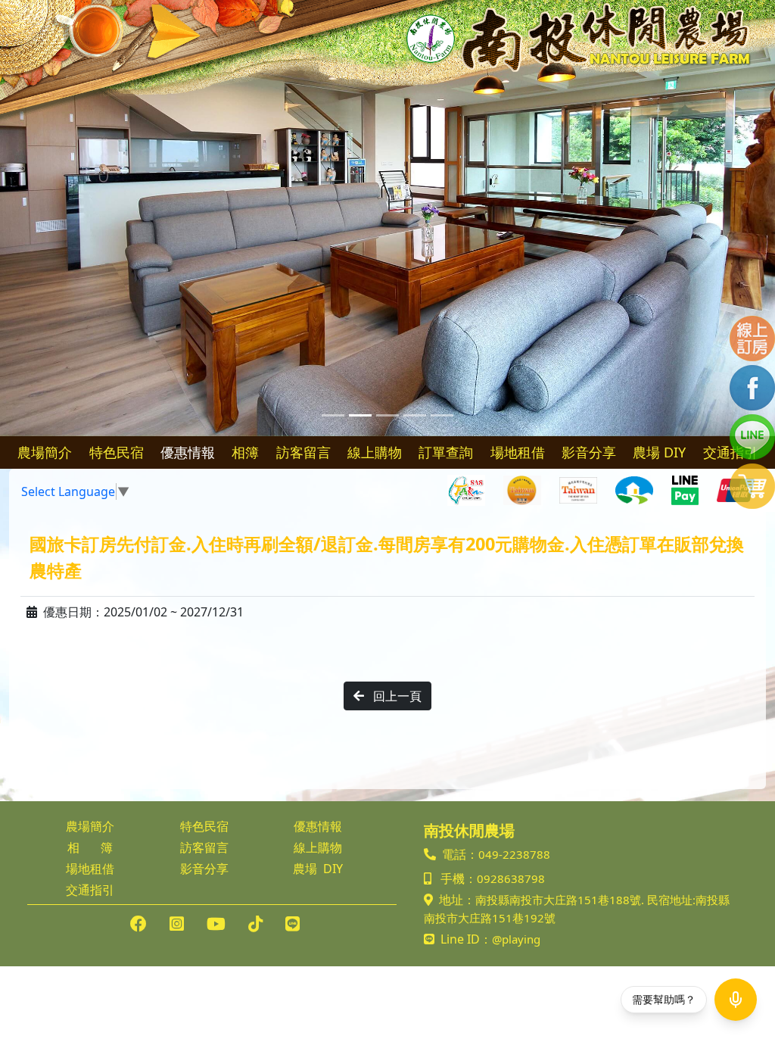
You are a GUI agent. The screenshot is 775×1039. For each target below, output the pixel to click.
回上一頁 (396, 696)
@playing (516, 939)
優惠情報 (187, 452)
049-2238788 (514, 854)
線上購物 (374, 452)
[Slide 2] (360, 415)
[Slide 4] (414, 415)
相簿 (245, 452)
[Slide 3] (387, 415)
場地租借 (517, 452)
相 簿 (90, 847)
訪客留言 (303, 452)
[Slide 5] (442, 415)
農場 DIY (659, 452)
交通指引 (90, 890)
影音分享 (589, 452)
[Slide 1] (333, 415)
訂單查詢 (446, 452)
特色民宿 (116, 452)
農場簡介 (44, 452)
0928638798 (511, 878)
